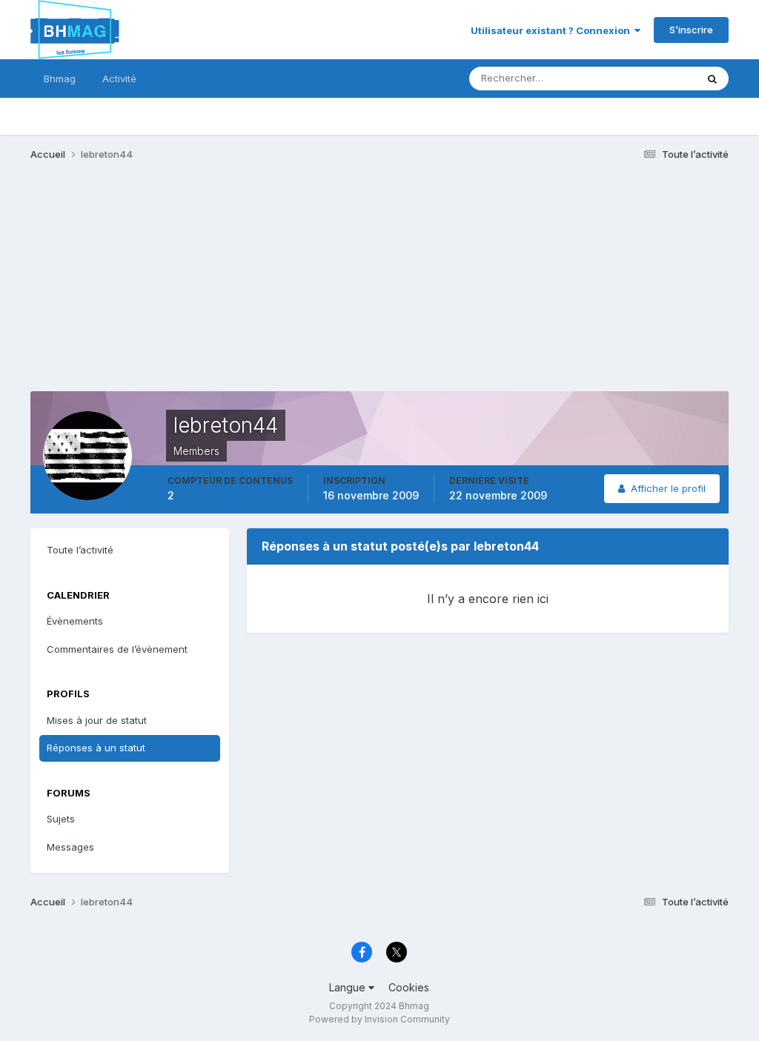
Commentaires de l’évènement (117, 649)
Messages (70, 847)
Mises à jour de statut (629, 78)
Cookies (408, 987)
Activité (119, 78)
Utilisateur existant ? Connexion (552, 30)
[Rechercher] (712, 78)
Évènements (75, 621)
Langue (348, 987)
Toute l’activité (80, 550)
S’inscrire (691, 30)
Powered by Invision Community (379, 1019)
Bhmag (60, 78)
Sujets (61, 819)
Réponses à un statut (96, 748)
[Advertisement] (203, 287)
